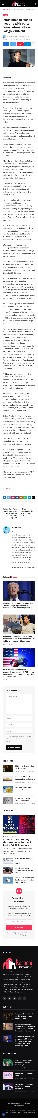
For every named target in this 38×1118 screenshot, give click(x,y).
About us (14, 1110)
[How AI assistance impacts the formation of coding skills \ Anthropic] (8, 880)
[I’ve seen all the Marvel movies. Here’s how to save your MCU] (8, 1016)
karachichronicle (19, 1105)
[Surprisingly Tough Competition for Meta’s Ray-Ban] (8, 870)
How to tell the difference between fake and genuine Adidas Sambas (25, 779)
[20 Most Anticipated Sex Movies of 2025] (8, 768)
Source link (7, 489)
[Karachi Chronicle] (19, 3)
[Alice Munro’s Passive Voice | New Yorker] (8, 800)
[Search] (35, 3)
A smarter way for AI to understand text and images (24, 861)
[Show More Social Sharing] (33, 44)
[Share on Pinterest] (20, 44)
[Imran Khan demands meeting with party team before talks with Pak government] (19, 58)
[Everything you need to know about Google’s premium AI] (8, 1086)
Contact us (31, 1110)
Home (14, 9)
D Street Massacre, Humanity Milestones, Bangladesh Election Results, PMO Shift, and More (18, 842)
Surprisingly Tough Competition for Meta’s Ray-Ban (24, 870)
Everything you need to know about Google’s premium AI (24, 1086)
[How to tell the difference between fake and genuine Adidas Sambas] (8, 779)
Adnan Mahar (13, 36)
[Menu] (3, 3)
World (5, 15)
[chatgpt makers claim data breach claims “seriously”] (8, 1062)
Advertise (23, 1110)
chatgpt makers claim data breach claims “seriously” (23, 1062)
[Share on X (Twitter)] (13, 44)
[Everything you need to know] (8, 1075)
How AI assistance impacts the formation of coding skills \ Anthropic (25, 880)
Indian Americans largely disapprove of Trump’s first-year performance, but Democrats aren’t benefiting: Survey (18, 605)
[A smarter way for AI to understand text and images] (8, 860)
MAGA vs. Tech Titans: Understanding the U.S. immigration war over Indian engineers (10, 513)
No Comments (8, 39)
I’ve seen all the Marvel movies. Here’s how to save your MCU (24, 1016)
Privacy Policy (20, 935)
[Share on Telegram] (27, 44)
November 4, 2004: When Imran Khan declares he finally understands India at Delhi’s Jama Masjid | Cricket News (19, 639)
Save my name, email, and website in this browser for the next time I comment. (18, 739)
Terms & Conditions (29, 1113)
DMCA (7, 1113)
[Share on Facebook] (6, 44)
